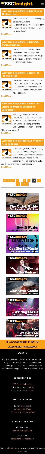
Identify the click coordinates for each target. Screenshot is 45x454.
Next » (25, 184)
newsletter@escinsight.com (22, 439)
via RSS (30, 387)
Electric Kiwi (22, 451)
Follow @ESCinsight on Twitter (22, 342)
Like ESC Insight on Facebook (22, 347)
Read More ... (7, 34)
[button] (43, 4)
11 (39, 181)
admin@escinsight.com (22, 431)
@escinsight (26, 406)
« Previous (9, 181)
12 (18, 184)
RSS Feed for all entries (22, 384)
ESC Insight (13, 448)
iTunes (30, 390)
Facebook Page (24, 409)
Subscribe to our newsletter (22, 412)
